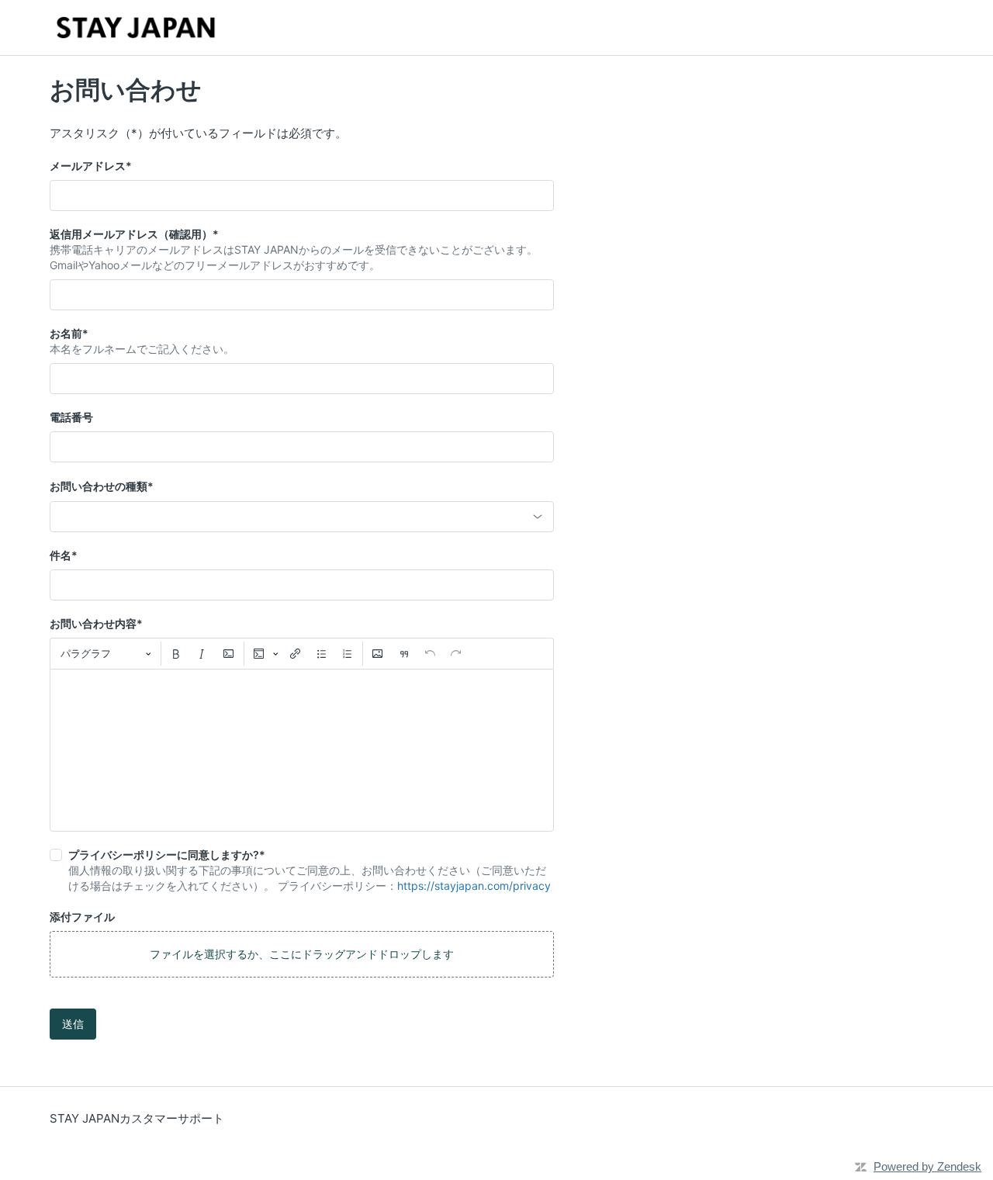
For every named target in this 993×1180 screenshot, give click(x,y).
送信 (73, 1023)
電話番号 (71, 417)
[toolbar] (301, 653)
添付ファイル (82, 916)
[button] (302, 954)
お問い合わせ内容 (96, 623)
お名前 (69, 333)
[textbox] (302, 750)
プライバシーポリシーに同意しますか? (166, 854)
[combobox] (302, 516)
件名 (64, 555)
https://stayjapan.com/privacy (474, 885)
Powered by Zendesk (927, 1166)
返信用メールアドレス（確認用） (134, 233)
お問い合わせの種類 (102, 486)
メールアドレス (91, 165)
